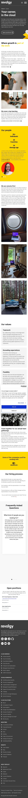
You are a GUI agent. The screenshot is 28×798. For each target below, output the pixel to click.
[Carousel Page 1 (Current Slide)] (11, 579)
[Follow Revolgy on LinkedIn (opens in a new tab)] (2, 639)
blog (15, 496)
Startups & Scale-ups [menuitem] (8, 738)
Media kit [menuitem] (5, 774)
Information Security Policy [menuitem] (9, 781)
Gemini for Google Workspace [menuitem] (10, 694)
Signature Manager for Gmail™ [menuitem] (10, 716)
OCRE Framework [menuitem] (7, 672)
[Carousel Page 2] (3, 176)
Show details (21, 402)
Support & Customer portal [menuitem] (9, 689)
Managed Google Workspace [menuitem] (9, 687)
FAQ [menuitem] (4, 783)
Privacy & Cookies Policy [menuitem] (6, 790)
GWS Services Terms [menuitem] (6, 792)
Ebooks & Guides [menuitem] (7, 752)
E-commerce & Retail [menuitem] (8, 724)
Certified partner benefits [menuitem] (8, 680)
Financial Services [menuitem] (7, 727)
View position (4, 602)
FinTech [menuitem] (5, 729)
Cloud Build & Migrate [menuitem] (8, 661)
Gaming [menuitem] (5, 734)
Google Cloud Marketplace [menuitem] (9, 709)
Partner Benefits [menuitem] (6, 656)
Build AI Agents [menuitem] (6, 670)
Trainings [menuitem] (5, 691)
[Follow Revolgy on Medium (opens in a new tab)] (5, 644)
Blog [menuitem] (4, 749)
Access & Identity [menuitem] (7, 714)
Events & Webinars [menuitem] (7, 754)
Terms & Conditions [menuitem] (17, 790)
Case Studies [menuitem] (6, 747)
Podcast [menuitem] (5, 756)
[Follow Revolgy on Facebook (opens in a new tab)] (9, 639)
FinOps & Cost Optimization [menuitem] (9, 665)
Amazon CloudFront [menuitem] (7, 712)
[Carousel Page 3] (14, 579)
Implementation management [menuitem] (10, 684)
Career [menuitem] (4, 771)
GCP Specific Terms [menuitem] (16, 792)
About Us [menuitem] (5, 767)
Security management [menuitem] (8, 682)
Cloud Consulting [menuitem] (7, 658)
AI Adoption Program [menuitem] (8, 705)
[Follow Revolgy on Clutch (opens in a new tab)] (2, 644)
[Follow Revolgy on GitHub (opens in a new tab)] (12, 639)
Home (2, 8)
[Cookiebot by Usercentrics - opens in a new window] (21, 386)
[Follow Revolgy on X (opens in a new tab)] (5, 639)
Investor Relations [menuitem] (7, 776)
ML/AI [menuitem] (4, 702)
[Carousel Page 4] (16, 579)
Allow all (14, 406)
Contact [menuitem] (5, 778)
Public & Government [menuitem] (8, 736)
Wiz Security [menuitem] (6, 719)
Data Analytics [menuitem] (6, 707)
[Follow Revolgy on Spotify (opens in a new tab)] (9, 644)
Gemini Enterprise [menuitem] (7, 696)
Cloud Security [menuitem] (6, 663)
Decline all (14, 410)
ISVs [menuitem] (4, 731)
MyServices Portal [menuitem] (7, 769)
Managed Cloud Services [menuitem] (8, 668)
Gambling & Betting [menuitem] (7, 741)
